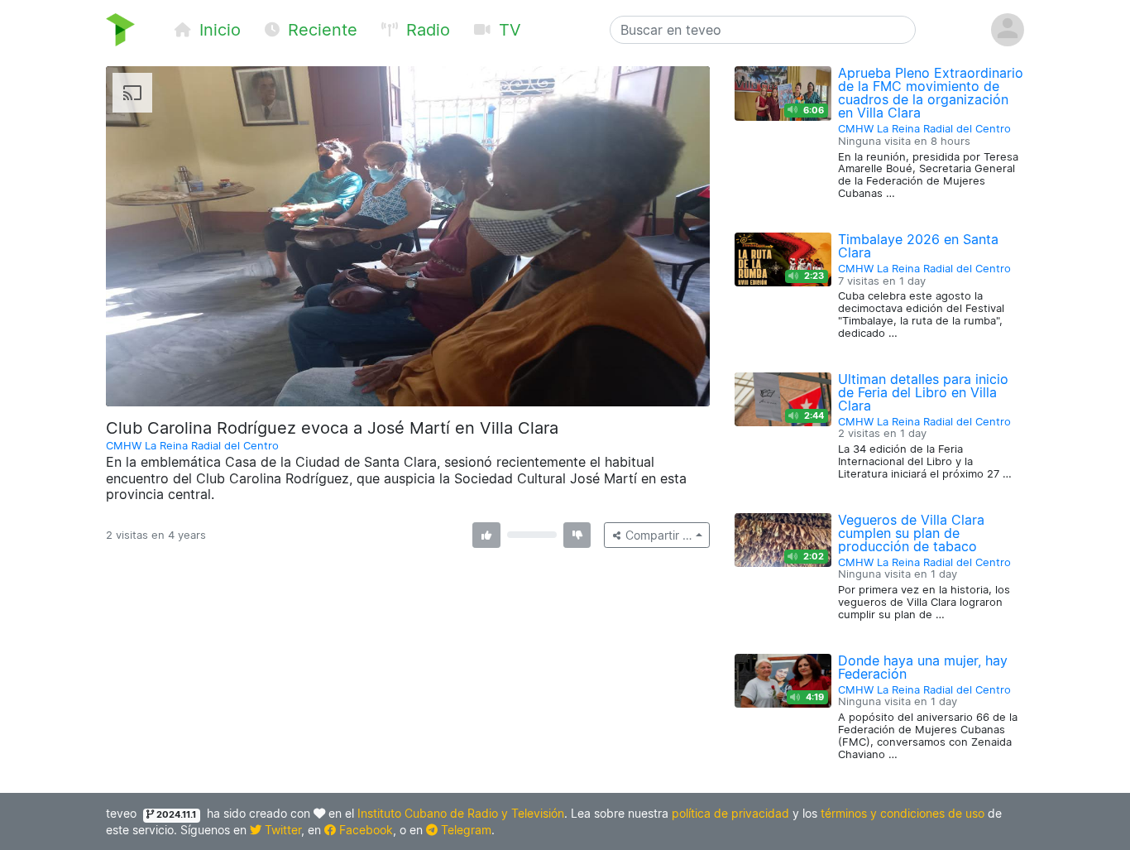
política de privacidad (730, 813)
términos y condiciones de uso (902, 813)
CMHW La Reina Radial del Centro (192, 445)
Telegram (464, 830)
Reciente (320, 30)
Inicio (217, 30)
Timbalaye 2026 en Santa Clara (918, 246)
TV (507, 30)
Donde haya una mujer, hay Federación (923, 667)
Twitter (281, 830)
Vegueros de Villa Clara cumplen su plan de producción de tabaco (911, 533)
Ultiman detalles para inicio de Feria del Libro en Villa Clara (923, 392)
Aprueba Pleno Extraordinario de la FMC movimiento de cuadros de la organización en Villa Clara (930, 93)
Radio (425, 30)
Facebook (364, 830)
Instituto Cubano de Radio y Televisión (460, 813)
